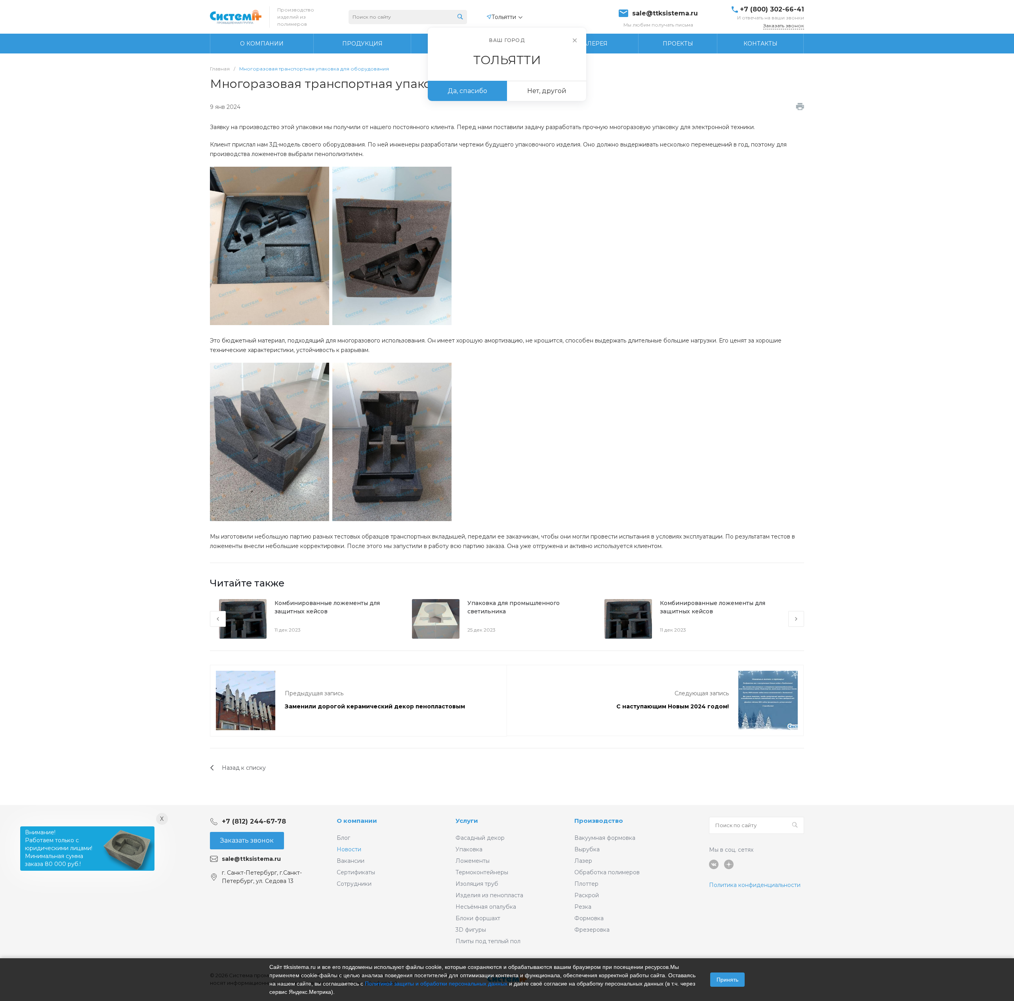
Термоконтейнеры (482, 872)
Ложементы (473, 860)
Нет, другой (546, 91)
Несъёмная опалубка (486, 906)
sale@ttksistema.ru (665, 13)
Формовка (589, 918)
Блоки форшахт (478, 918)
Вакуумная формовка (604, 837)
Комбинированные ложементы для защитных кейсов (327, 607)
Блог (343, 837)
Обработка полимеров (607, 872)
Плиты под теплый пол (488, 941)
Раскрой (586, 895)
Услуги (467, 820)
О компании (357, 820)
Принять (727, 979)
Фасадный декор (480, 837)
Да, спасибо (467, 91)
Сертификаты (356, 872)
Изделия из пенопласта (489, 895)
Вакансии (350, 860)
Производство (598, 820)
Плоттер (586, 883)
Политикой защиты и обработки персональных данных (436, 983)
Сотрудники (354, 883)
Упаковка (469, 849)
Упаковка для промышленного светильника (513, 607)
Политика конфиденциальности (755, 885)
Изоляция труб (477, 883)
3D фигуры (471, 929)
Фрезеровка (592, 929)
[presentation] (218, 619)
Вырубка (587, 849)
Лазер (583, 860)
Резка (582, 906)
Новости (349, 849)
